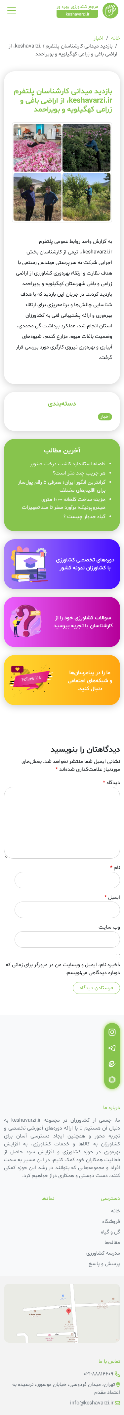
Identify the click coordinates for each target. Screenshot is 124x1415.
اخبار (98, 38)
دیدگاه (111, 782)
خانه (115, 38)
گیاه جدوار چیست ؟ (84, 516)
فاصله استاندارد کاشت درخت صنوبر (67, 464)
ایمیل (112, 897)
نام (115, 868)
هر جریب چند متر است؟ (78, 473)
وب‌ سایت (109, 927)
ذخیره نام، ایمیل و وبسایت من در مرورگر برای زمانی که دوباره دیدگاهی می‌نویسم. (63, 968)
